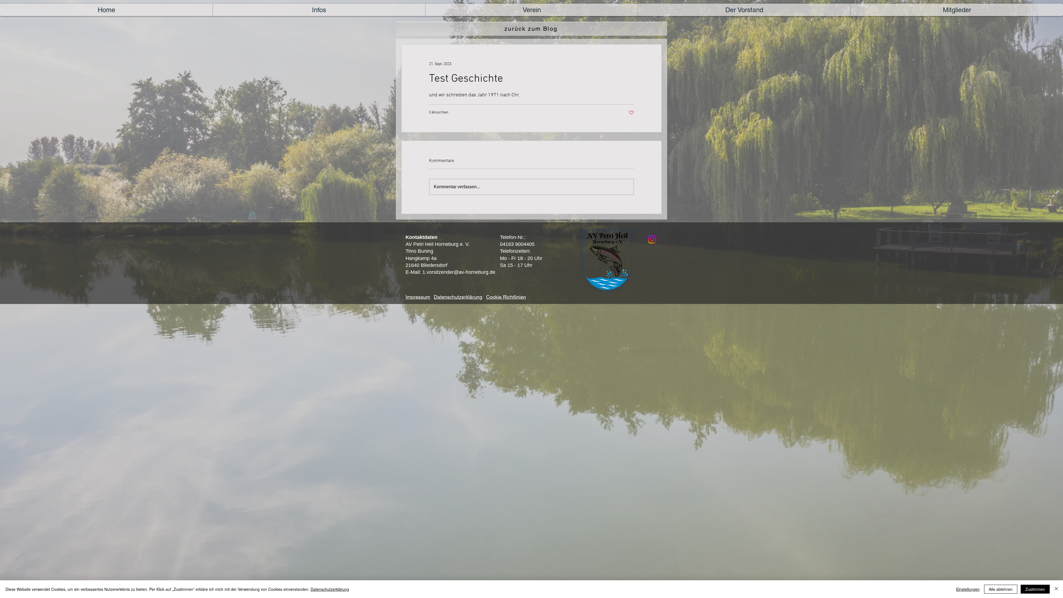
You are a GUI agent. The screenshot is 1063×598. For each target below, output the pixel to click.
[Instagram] (652, 239)
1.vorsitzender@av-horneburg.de (458, 272)
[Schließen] (1056, 589)
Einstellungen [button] (968, 589)
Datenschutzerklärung (330, 589)
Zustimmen (1035, 589)
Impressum (418, 297)
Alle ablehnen (1001, 589)
